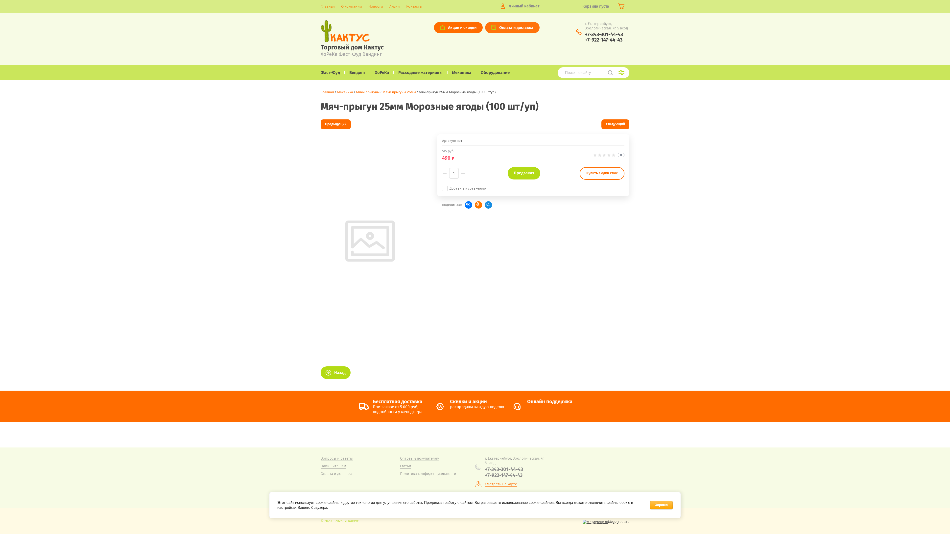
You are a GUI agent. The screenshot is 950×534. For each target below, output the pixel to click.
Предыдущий (335, 124)
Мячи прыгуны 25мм (399, 92)
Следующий (615, 124)
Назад (340, 372)
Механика (345, 92)
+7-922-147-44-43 (603, 40)
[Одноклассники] (478, 205)
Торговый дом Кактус (352, 47)
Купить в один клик (602, 173)
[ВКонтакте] (468, 205)
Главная (327, 92)
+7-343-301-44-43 (604, 34)
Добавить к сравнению (468, 188)
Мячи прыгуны (368, 92)
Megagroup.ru (618, 522)
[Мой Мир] (488, 205)
